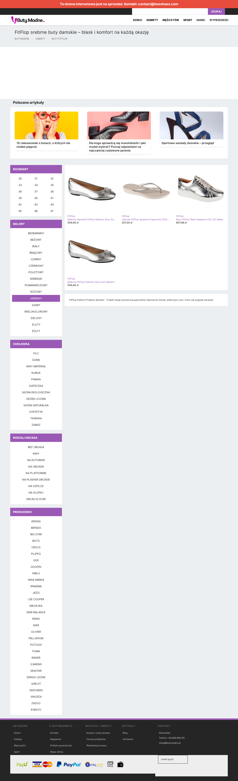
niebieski (36, 278)
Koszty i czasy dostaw (98, 732)
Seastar (36, 670)
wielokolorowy (36, 311)
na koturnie (36, 460)
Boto (36, 540)
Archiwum (128, 739)
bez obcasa (36, 447)
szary (36, 305)
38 (52, 191)
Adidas (36, 521)
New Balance (36, 612)
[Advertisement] (111, 73)
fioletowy (36, 272)
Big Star (36, 534)
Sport (17, 751)
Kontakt (54, 732)
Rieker (36, 657)
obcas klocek (36, 499)
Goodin (36, 566)
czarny (36, 259)
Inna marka (36, 579)
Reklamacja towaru (96, 745)
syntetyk (36, 411)
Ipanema (36, 586)
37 (36, 191)
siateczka (36, 385)
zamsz (36, 424)
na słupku (36, 492)
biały (36, 246)
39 (20, 198)
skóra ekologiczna (36, 392)
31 (36, 178)
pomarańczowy (36, 285)
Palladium (36, 638)
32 (52, 178)
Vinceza (36, 696)
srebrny (36, 298)
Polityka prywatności (61, 745)
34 (36, 185)
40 (36, 198)
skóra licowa (36, 398)
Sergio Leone (36, 677)
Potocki (36, 644)
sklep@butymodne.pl (170, 742)
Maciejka (36, 605)
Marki (201, 20)
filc (36, 353)
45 (20, 211)
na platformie (36, 473)
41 (52, 198)
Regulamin (55, 739)
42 (20, 204)
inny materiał (36, 366)
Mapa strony (56, 751)
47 (52, 211)
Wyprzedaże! (219, 20)
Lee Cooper (36, 599)
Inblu (36, 573)
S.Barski (36, 664)
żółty (36, 331)
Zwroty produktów (96, 739)
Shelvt (36, 683)
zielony (36, 318)
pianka (36, 379)
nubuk (36, 372)
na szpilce (36, 486)
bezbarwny (36, 233)
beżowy (35, 239)
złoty (36, 324)
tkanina (36, 418)
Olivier (36, 631)
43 (36, 204)
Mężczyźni (20, 745)
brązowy (36, 252)
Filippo (36, 553)
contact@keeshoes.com (158, 4)
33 (20, 185)
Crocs (36, 547)
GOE (36, 560)
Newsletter (164, 732)
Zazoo (36, 703)
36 (20, 191)
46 (36, 211)
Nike (36, 625)
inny (36, 453)
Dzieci (17, 732)
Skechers (36, 690)
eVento (36, 709)
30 (20, 178)
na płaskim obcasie (36, 479)
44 (52, 204)
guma (36, 359)
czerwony (36, 265)
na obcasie (36, 466)
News (36, 618)
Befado (36, 527)
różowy (36, 291)
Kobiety (18, 739)
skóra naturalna (36, 405)
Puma (36, 651)
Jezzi (36, 592)
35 (52, 185)
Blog (125, 732)
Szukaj (216, 11)
